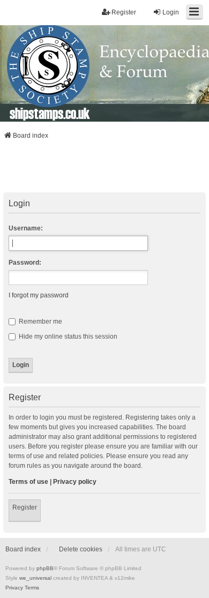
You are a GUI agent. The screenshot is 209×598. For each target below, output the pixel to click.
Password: (25, 262)
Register (24, 507)
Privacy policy (74, 481)
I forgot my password (39, 295)
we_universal (35, 578)
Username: (26, 228)
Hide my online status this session (67, 336)
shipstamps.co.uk (50, 113)
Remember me (39, 321)
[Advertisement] (104, 169)
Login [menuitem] (170, 12)
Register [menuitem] (123, 12)
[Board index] (104, 73)
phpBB (45, 568)
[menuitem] (14, 588)
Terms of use (28, 481)
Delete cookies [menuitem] (80, 549)
